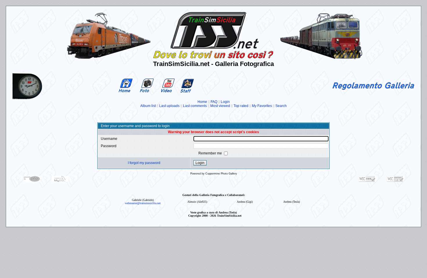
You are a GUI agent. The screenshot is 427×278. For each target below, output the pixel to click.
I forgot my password (144, 163)
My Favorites (262, 106)
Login (225, 102)
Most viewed (220, 106)
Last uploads (169, 106)
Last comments (195, 106)
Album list (148, 106)
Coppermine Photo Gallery (221, 173)
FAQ (214, 102)
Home (202, 102)
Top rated (241, 106)
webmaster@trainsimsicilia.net (143, 203)
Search (281, 106)
